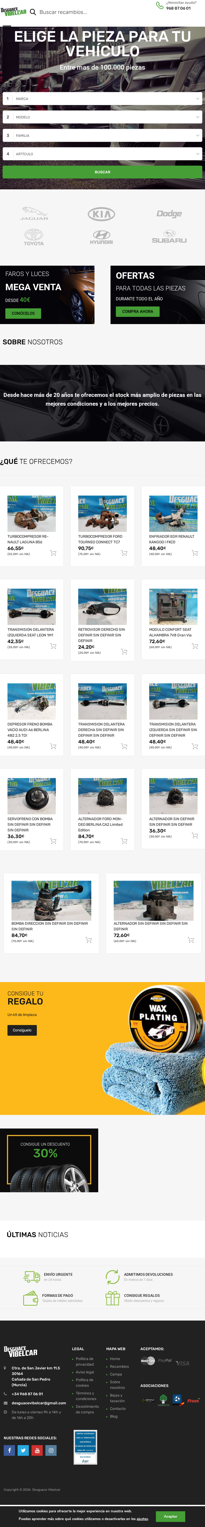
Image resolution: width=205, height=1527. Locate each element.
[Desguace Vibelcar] (13, 11)
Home (115, 1359)
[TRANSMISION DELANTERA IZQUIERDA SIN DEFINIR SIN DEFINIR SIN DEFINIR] (173, 701)
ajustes (142, 1519)
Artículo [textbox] (24, 154)
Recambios (119, 1366)
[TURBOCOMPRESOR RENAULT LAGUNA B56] (31, 514)
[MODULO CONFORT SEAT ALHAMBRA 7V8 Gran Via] (173, 607)
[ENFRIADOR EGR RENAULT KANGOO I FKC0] (173, 514)
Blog (113, 1416)
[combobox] (102, 98)
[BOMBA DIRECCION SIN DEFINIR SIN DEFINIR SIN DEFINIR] (51, 901)
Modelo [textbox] (23, 117)
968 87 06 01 (178, 8)
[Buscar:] (108, 12)
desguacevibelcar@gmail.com (39, 1403)
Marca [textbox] (22, 99)
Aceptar (170, 1516)
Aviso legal (85, 1372)
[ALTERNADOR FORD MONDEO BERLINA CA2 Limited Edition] (102, 796)
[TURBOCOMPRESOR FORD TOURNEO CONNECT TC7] (102, 514)
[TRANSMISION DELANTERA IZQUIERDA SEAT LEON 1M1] (31, 607)
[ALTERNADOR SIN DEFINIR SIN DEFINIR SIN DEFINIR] (173, 796)
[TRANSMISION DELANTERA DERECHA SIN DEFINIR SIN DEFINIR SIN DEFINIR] (102, 701)
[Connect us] (9, 1450)
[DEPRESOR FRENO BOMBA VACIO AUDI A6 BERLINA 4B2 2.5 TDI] (31, 701)
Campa (116, 1374)
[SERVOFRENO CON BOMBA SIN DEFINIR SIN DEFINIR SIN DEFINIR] (31, 796)
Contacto (118, 1408)
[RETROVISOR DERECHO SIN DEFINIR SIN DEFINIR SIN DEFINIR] (102, 607)
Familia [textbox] (22, 136)
